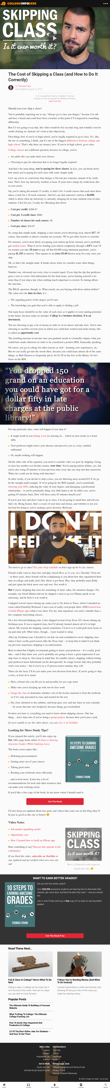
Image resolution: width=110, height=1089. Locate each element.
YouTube (56, 1050)
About (47, 1050)
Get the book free (55, 936)
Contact (46, 1053)
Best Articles (55, 1087)
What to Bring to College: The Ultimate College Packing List (28, 1015)
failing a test (39, 435)
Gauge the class (19, 693)
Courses (81, 1087)
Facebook (57, 1056)
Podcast (28, 1087)
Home (4, 1087)
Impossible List (43, 1056)
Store (55, 1059)
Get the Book (55, 801)
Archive (46, 1059)
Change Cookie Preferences (65, 1073)
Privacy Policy (59, 1070)
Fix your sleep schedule (46, 567)
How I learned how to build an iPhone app (33, 840)
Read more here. (55, 101)
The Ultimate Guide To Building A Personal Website (29, 1006)
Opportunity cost (19, 834)
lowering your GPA (18, 486)
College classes (16, 149)
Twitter (56, 1053)
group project (58, 717)
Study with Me (43, 1067)
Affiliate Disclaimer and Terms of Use (69, 1067)
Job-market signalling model (25, 829)
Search (106, 1087)
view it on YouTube (68, 722)
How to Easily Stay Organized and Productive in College (25, 1024)
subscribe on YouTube (43, 856)
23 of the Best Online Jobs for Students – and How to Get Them (29, 1032)
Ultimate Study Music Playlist (37, 1070)
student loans (19, 245)
